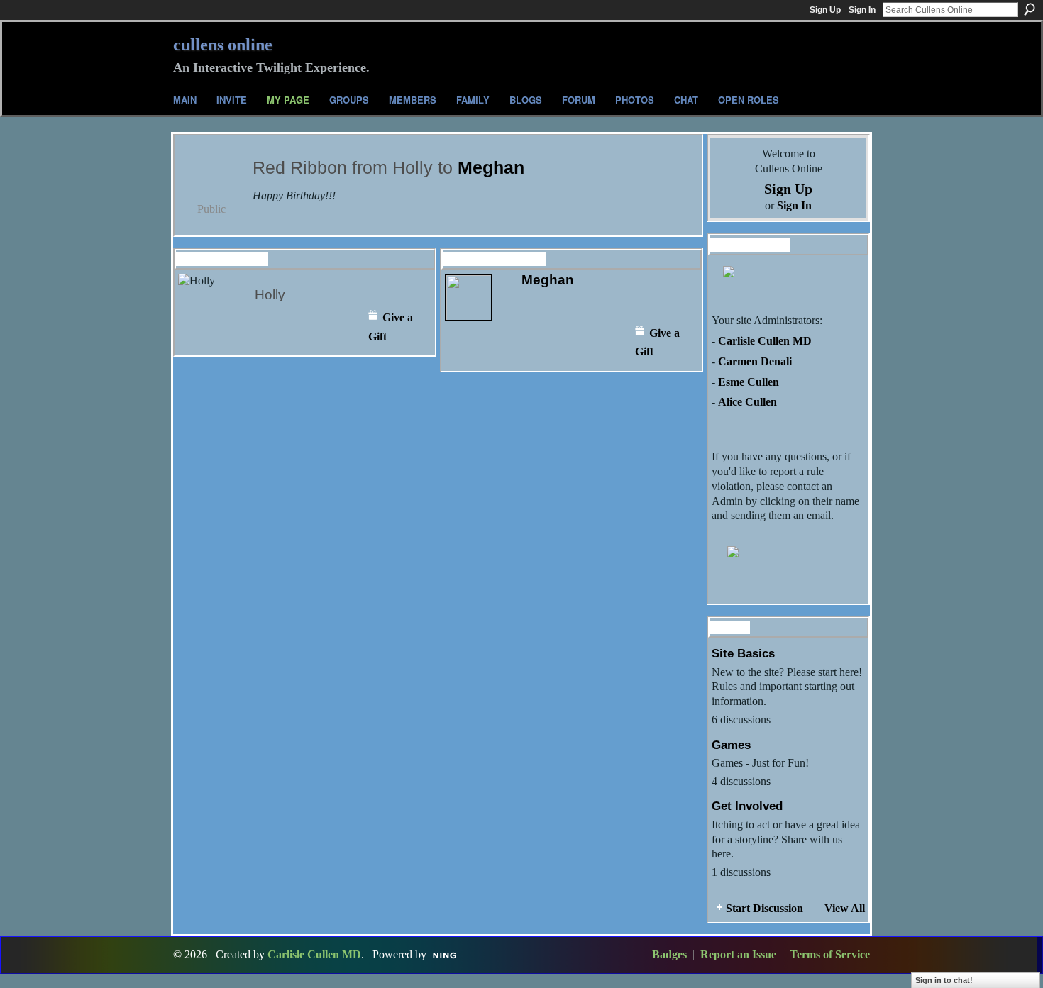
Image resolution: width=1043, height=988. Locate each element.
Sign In (862, 10)
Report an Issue (738, 954)
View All (844, 908)
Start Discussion (764, 908)
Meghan (491, 167)
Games (731, 745)
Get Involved (747, 806)
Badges (669, 954)
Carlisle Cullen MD (765, 341)
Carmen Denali (755, 361)
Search (1029, 9)
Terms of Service (830, 954)
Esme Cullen (748, 382)
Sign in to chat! (944, 980)
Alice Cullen (747, 402)
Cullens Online (222, 44)
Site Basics (743, 653)
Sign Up (825, 10)
